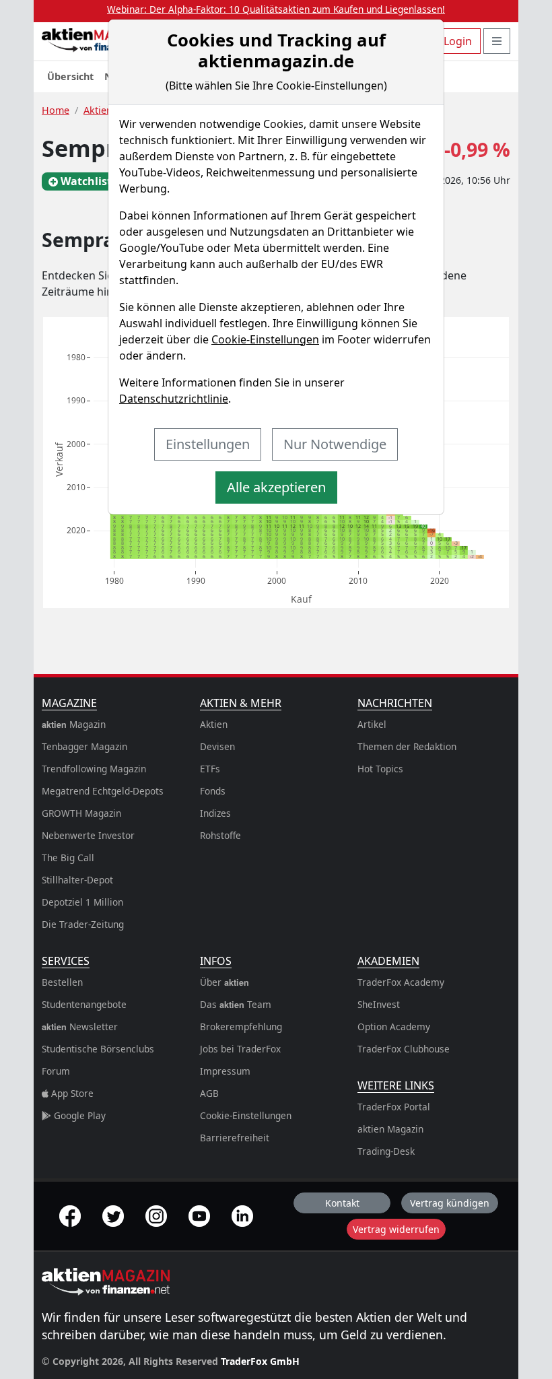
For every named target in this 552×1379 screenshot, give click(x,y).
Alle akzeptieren (276, 487)
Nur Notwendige (334, 444)
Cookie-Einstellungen (265, 339)
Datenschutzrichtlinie (173, 398)
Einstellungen (208, 444)
